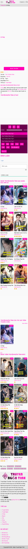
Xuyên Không (5, 524)
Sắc (3, 518)
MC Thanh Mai (5, 542)
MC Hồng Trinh (5, 380)
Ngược (3, 516)
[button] (9, 126)
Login (2, 160)
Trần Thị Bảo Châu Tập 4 (8, 141)
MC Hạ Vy (4, 406)
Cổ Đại (3, 514)
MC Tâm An (18, 380)
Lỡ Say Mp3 (10, 468)
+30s (22, 144)
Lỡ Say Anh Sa (10, 466)
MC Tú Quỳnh (18, 459)
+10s (17, 144)
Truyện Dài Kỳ (5, 510)
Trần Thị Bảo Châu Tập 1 (8, 133)
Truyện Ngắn (8, 82)
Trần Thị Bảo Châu (9, 74)
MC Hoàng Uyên (5, 433)
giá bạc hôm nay (16, 499)
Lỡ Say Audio (18, 466)
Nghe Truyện (14, 68)
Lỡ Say (2, 87)
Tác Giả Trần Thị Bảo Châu (20, 468)
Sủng (3, 520)
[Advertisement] (14, 22)
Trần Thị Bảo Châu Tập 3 (8, 138)
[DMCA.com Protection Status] (4, 497)
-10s (12, 144)
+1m (3, 147)
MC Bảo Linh (5, 534)
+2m (8, 147)
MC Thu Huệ (4, 459)
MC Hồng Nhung (6, 536)
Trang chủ (3, 5)
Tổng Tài (4, 522)
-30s (7, 144)
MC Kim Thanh (18, 433)
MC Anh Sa (4, 208)
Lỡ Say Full (3, 468)
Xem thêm (24, 184)
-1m (3, 144)
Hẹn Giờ (4, 151)
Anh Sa (8, 76)
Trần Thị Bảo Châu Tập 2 (8, 136)
